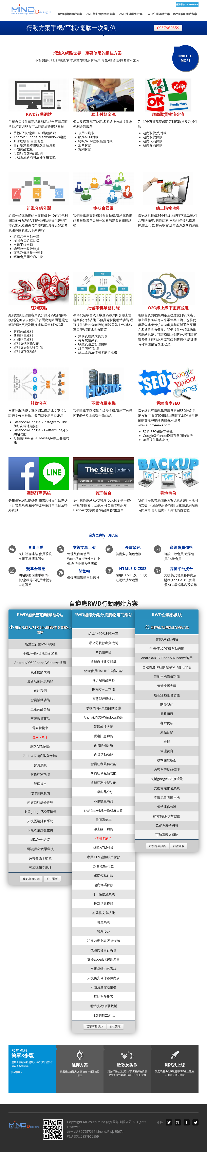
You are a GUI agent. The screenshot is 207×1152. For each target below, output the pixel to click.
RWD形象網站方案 (185, 14)
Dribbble (178, 1122)
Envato (195, 1122)
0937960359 (168, 27)
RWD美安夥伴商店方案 (100, 14)
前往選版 (52, 879)
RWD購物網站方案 (70, 14)
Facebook (187, 1122)
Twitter (169, 1122)
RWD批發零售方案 (130, 14)
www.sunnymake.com (154, 425)
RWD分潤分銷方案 (158, 14)
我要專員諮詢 (31, 879)
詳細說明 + (17, 1072)
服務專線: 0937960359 (187, 4)
